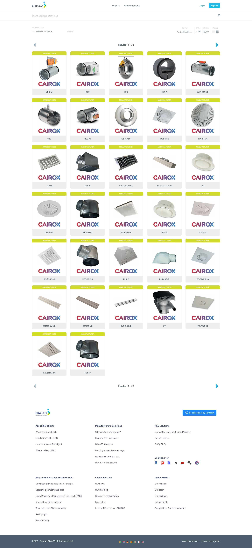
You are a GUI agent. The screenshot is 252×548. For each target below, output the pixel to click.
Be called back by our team (201, 412)
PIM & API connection (106, 462)
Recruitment (161, 502)
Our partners (161, 496)
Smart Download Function (48, 502)
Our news (100, 483)
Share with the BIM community (51, 508)
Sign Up (214, 5)
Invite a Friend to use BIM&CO (110, 508)
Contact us (100, 502)
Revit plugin (41, 514)
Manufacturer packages (106, 438)
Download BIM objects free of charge (54, 483)
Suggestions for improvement (170, 508)
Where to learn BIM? (46, 450)
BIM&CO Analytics (104, 444)
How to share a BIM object (49, 444)
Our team (159, 489)
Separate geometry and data (50, 489)
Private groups (162, 438)
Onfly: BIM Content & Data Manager (173, 432)
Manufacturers (132, 5)
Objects (116, 5)
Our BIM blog (101, 489)
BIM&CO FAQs (43, 520)
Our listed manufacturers (107, 456)
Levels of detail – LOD (47, 438)
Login (202, 5)
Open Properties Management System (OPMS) (59, 496)
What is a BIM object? (46, 432)
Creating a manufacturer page (110, 450)
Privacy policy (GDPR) (211, 541)
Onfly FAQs (160, 444)
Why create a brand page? (108, 432)
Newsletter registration (107, 496)
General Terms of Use (191, 541)
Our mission (161, 483)
